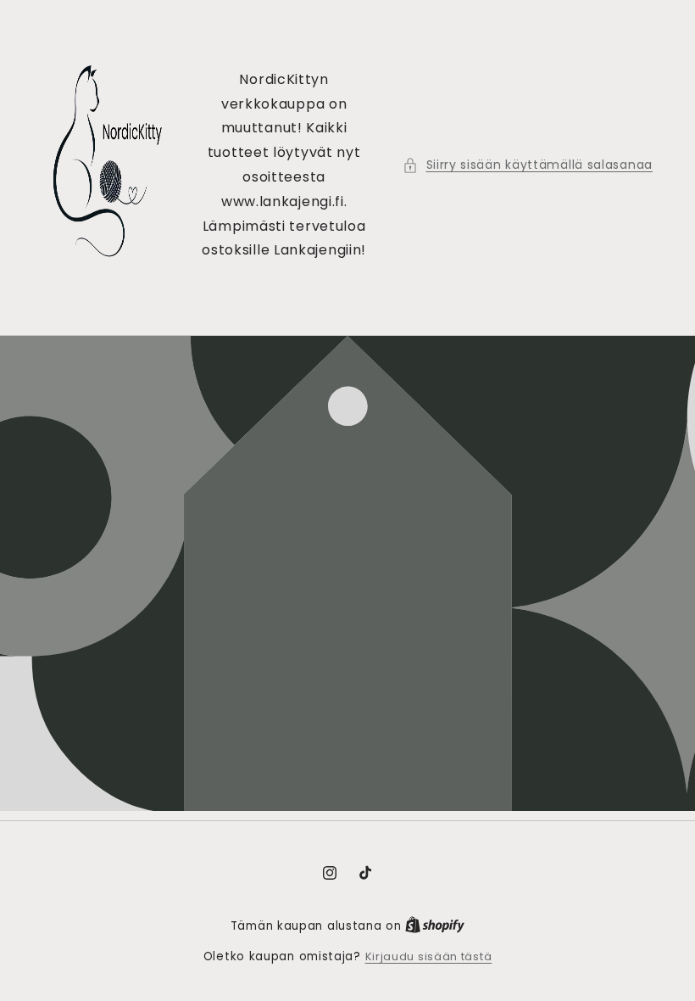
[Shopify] (434, 926)
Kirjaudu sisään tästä (428, 956)
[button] (528, 165)
